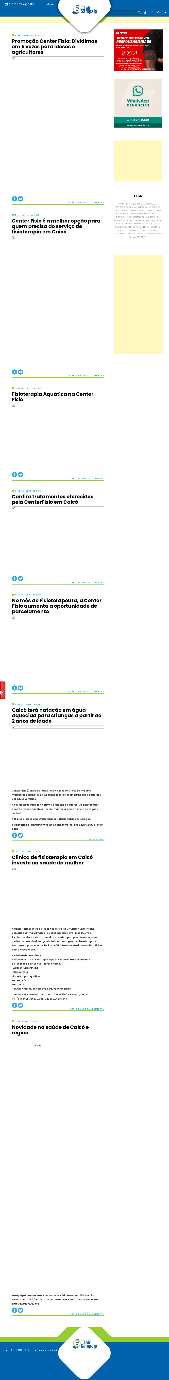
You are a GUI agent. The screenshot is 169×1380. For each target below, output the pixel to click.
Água (131, 237)
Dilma (132, 213)
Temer (139, 233)
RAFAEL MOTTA (154, 227)
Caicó (148, 207)
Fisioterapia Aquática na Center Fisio (52, 396)
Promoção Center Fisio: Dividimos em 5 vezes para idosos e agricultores (54, 47)
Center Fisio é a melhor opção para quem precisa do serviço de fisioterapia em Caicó (56, 226)
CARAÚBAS (157, 207)
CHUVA (124, 210)
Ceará (117, 210)
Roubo (156, 230)
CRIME (149, 210)
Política (139, 227)
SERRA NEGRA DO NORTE (125, 233)
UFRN (145, 233)
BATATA (141, 207)
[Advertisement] (138, 160)
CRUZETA (157, 210)
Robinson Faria (145, 230)
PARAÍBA (119, 223)
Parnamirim (139, 223)
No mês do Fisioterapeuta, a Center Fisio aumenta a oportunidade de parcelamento (56, 606)
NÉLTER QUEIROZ (142, 220)
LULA (158, 217)
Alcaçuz (132, 204)
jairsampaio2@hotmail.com (48, 1350)
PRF (144, 227)
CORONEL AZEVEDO (137, 210)
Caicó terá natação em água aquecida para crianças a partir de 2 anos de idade (56, 715)
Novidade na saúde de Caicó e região (50, 1030)
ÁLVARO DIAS (141, 237)
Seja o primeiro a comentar (86, 203)
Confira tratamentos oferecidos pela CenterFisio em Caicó (52, 499)
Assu (134, 207)
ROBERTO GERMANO (129, 230)
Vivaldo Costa (155, 233)
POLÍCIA (148, 223)
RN (118, 230)
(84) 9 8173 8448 (19, 1350)
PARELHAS (128, 223)
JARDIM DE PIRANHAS (134, 217)
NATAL (126, 220)
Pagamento (156, 220)
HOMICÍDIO (155, 213)
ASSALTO (141, 204)
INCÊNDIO (120, 217)
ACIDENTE (123, 204)
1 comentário (95, 839)
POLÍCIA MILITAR (127, 227)
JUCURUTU (150, 217)
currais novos (122, 213)
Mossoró (118, 220)
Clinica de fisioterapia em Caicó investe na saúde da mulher (52, 860)
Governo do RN (142, 213)
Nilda (131, 220)
